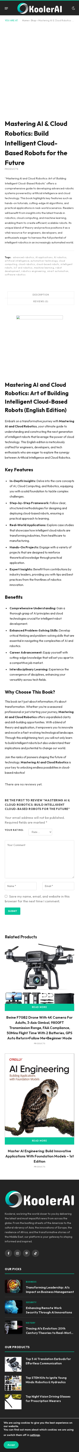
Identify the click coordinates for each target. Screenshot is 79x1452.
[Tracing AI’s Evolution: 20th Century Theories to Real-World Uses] (13, 1327)
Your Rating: (14, 830)
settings (35, 1435)
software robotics (15, 274)
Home (25, 20)
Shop (33, 20)
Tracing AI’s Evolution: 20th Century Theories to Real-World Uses (49, 1332)
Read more (39, 1007)
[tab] (40, 294)
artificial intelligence (17, 260)
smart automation (57, 271)
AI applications (44, 257)
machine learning (44, 267)
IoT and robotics (23, 267)
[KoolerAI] (39, 8)
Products (11, 169)
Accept (11, 1444)
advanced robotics (23, 257)
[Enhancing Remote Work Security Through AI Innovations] (13, 1306)
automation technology (44, 260)
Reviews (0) (40, 301)
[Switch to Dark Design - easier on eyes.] (73, 8)
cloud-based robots (47, 264)
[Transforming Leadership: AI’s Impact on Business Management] (13, 1286)
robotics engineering (33, 271)
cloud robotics (27, 264)
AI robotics (60, 257)
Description (41, 294)
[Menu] (6, 8)
